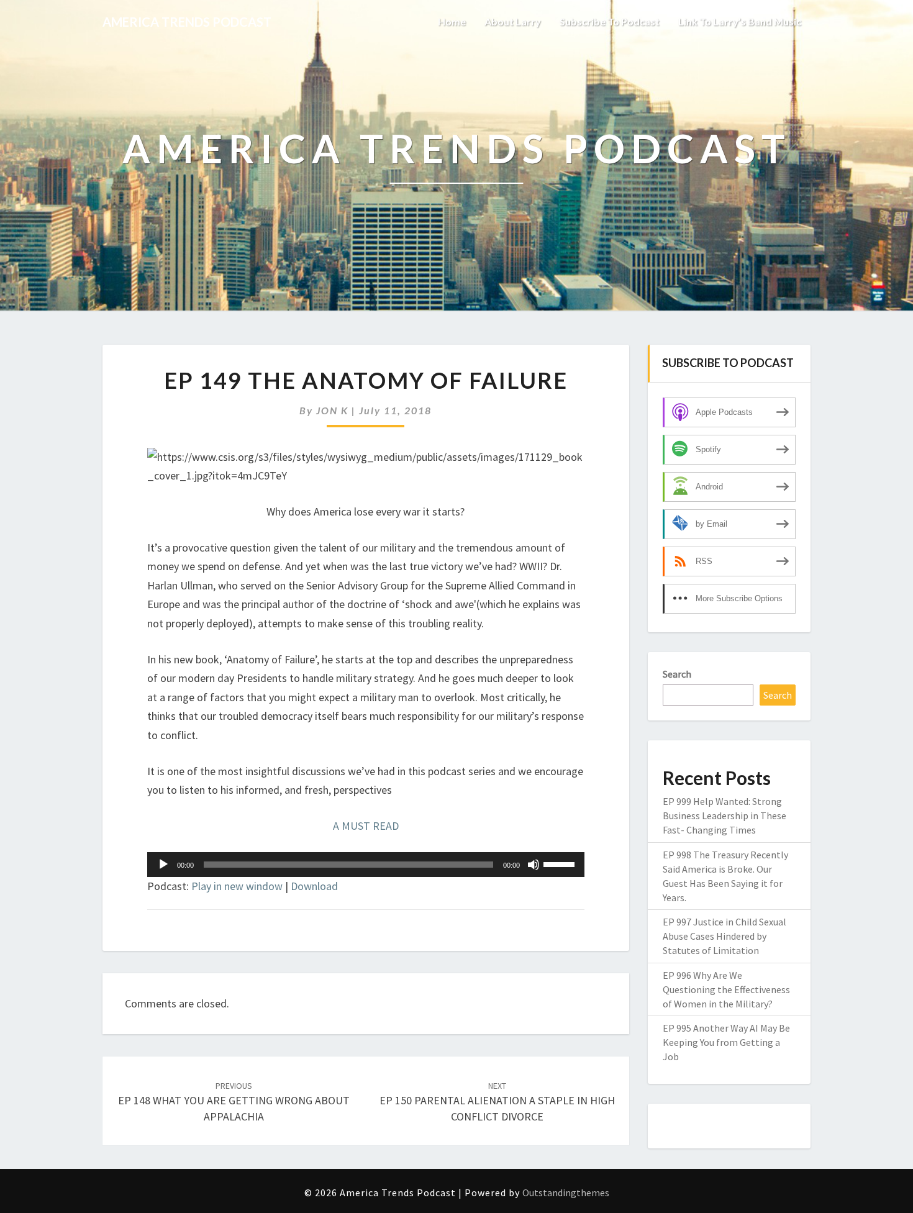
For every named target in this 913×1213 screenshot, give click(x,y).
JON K (332, 410)
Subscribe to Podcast (610, 21)
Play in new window (237, 886)
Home (452, 21)
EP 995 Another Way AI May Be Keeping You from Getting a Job (726, 1042)
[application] (365, 864)
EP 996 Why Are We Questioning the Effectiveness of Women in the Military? (726, 989)
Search (677, 674)
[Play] (163, 864)
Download (314, 886)
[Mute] (533, 864)
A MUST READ (366, 826)
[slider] (560, 863)
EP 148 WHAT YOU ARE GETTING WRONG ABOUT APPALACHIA (234, 1102)
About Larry (512, 21)
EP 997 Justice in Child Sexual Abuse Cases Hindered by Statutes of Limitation (724, 935)
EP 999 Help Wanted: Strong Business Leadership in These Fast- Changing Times (724, 815)
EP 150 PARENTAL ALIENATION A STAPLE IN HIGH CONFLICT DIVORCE (497, 1102)
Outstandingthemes (565, 1192)
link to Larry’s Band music (739, 21)
